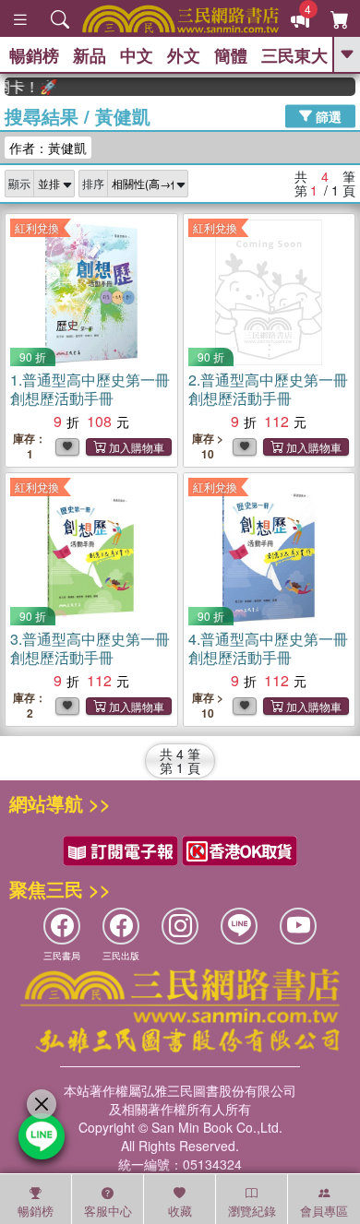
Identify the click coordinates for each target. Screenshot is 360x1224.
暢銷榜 (34, 55)
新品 (89, 55)
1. (90, 389)
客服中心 (108, 1210)
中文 (136, 55)
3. (90, 648)
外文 (183, 55)
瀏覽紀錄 (252, 1210)
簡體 (230, 55)
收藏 (180, 1210)
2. (268, 389)
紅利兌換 (37, 227)
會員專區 (324, 1210)
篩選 (327, 115)
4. (268, 648)
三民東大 (294, 55)
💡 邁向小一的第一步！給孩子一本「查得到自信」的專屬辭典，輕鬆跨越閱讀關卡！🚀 (26, 86)
